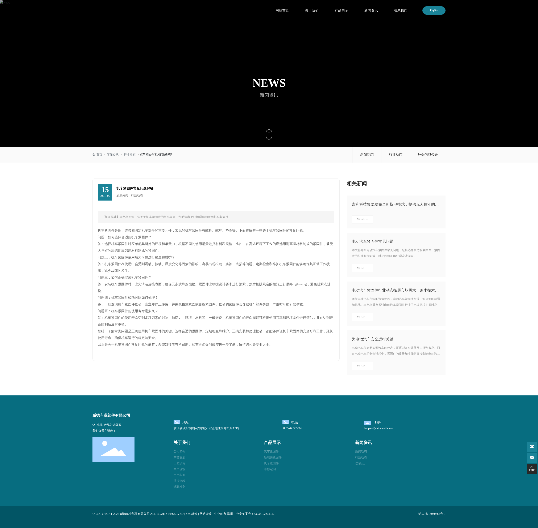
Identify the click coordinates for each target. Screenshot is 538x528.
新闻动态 (367, 154)
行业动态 (130, 154)
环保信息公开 (428, 154)
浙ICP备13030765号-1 (432, 513)
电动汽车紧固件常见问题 (372, 241)
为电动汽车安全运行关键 (372, 339)
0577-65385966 (292, 428)
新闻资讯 (113, 154)
